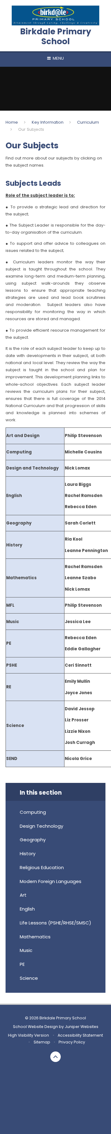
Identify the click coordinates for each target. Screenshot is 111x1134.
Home (12, 122)
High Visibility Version (28, 1035)
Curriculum (88, 122)
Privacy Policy (72, 1042)
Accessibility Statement (80, 1035)
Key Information (48, 122)
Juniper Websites (81, 1026)
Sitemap (42, 1042)
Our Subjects (31, 129)
